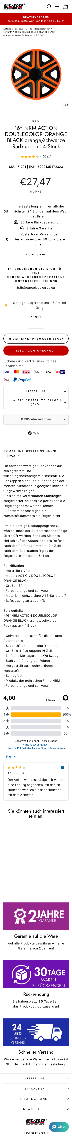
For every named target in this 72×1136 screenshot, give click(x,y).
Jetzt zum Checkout (36, 350)
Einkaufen (35, 1088)
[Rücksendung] (36, 974)
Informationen (35, 1098)
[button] (59, 1127)
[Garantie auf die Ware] (36, 916)
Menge (36, 317)
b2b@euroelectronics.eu (36, 287)
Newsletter (35, 1108)
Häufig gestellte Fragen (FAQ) (36, 402)
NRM (36, 121)
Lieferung (36, 391)
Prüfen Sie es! (36, 254)
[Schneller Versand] (36, 1032)
